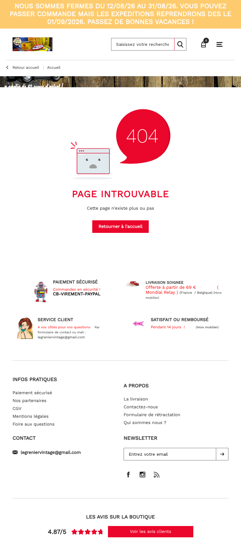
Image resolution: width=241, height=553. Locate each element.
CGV (17, 408)
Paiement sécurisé (32, 392)
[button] (222, 454)
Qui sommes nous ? (145, 422)
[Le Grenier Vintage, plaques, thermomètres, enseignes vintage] (32, 44)
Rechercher (180, 44)
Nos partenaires (29, 400)
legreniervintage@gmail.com (51, 452)
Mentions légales (31, 416)
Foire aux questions (34, 424)
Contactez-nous (141, 407)
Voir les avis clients (150, 531)
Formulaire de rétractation (152, 414)
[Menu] (219, 44)
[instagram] (142, 474)
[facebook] (128, 474)
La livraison (136, 399)
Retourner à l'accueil (120, 226)
